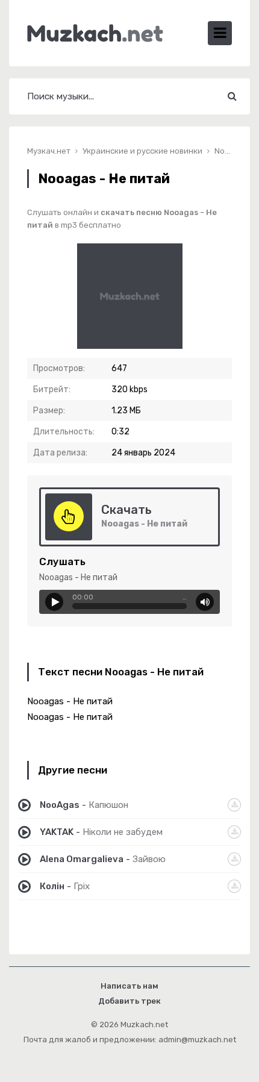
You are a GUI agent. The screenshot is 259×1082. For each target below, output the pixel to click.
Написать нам (129, 985)
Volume (205, 602)
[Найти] (232, 96)
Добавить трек (129, 1000)
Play (54, 602)
